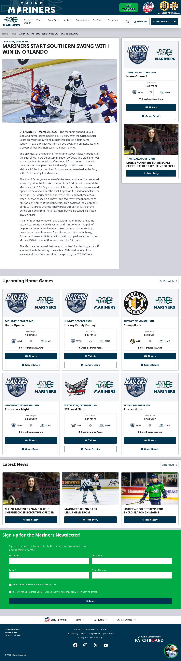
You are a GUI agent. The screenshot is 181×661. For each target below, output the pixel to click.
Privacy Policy (91, 629)
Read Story (152, 173)
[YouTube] (106, 645)
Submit (90, 601)
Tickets (27, 20)
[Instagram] (85, 645)
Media (67, 20)
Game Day (52, 20)
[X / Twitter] (96, 645)
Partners (112, 20)
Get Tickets (162, 21)
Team (39, 20)
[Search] (127, 21)
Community (81, 20)
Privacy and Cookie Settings (90, 637)
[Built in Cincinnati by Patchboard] (149, 639)
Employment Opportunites (102, 633)
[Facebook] (75, 645)
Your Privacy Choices (76, 633)
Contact (78, 629)
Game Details (152, 116)
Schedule (142, 21)
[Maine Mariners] (11, 21)
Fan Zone (97, 20)
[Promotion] (90, 7)
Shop (26, 23)
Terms (104, 629)
